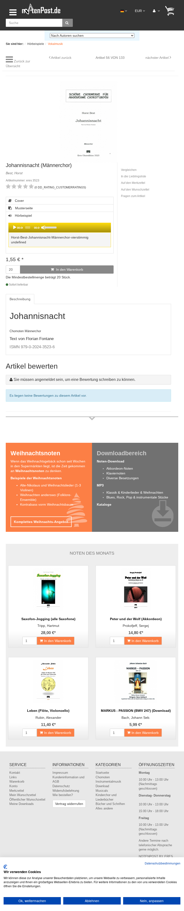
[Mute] (43, 227)
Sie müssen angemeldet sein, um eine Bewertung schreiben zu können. (74, 380)
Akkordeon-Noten (119, 468)
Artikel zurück (61, 58)
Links (13, 777)
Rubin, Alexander (48, 717)
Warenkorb (16, 781)
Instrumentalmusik (108, 781)
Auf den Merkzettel (133, 183)
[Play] (14, 227)
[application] (59, 227)
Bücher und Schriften (110, 804)
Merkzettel (16, 790)
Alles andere (104, 808)
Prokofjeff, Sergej (136, 626)
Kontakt (14, 772)
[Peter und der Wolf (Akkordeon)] (136, 590)
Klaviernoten (115, 473)
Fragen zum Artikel (133, 196)
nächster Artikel (157, 58)
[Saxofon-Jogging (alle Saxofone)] (48, 590)
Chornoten (103, 777)
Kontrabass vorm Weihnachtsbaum (46, 504)
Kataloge (104, 504)
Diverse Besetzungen (122, 478)
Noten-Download (110, 461)
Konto (13, 786)
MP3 (100, 485)
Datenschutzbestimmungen (162, 863)
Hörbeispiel (48, 231)
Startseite (102, 772)
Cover (19, 201)
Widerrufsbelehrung (65, 790)
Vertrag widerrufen (69, 804)
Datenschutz (61, 786)
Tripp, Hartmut (48, 626)
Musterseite (23, 208)
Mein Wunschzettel (22, 795)
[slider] (77, 227)
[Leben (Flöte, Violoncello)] (48, 681)
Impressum (60, 772)
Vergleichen (129, 170)
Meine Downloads (21, 804)
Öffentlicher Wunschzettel (27, 799)
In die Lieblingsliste (133, 176)
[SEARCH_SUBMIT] (67, 23)
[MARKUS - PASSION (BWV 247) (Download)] (136, 681)
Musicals (102, 790)
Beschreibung (20, 299)
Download (102, 786)
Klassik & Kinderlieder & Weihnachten (134, 492)
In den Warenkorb (69, 269)
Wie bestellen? (62, 795)
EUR (139, 11)
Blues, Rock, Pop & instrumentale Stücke (137, 497)
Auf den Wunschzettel (135, 189)
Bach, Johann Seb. (135, 717)
